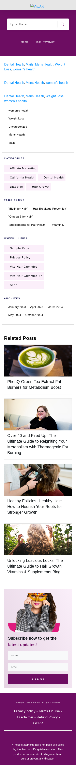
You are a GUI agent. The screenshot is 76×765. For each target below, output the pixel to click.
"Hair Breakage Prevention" (49, 208)
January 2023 (17, 307)
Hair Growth (41, 186)
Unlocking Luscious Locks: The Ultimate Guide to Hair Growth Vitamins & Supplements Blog (35, 566)
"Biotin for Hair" (18, 208)
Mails (29, 64)
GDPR (38, 723)
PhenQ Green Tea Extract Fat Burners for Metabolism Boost (38, 369)
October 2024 (34, 314)
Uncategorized (18, 126)
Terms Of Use (49, 711)
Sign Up (38, 678)
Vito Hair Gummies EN (26, 275)
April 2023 (36, 307)
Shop (13, 285)
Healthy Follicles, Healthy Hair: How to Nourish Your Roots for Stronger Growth (34, 506)
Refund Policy (47, 717)
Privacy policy (24, 711)
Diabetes (16, 186)
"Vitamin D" (58, 224)
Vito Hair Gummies (23, 266)
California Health (22, 177)
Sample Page (19, 248)
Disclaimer (25, 717)
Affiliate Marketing (23, 168)
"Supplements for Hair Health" (27, 224)
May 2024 (14, 314)
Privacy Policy (20, 257)
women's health (24, 69)
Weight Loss (54, 96)
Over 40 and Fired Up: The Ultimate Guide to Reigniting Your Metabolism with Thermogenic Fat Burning (38, 429)
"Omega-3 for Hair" (20, 216)
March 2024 (55, 307)
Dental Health (14, 64)
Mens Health (44, 64)
